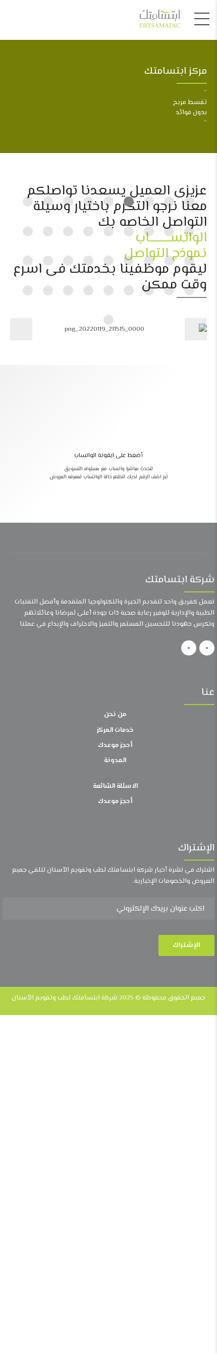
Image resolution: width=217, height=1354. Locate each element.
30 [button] (149, 290)
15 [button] (88, 231)
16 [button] (68, 231)
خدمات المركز (115, 730)
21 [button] (149, 261)
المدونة (115, 761)
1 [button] (189, 201)
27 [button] (28, 261)
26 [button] (48, 261)
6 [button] (88, 201)
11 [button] (169, 231)
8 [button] (48, 201)
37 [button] (108, 320)
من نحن (115, 715)
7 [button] (68, 201)
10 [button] (189, 231)
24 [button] (88, 261)
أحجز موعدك (115, 745)
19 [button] (189, 261)
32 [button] (108, 290)
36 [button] (28, 290)
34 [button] (68, 290)
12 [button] (149, 231)
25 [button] (68, 261)
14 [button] (108, 231)
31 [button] (129, 290)
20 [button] (169, 261)
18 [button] (28, 231)
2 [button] (169, 201)
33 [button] (88, 290)
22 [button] (129, 261)
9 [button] (28, 201)
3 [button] (149, 201)
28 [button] (189, 290)
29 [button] (169, 290)
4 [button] (129, 201)
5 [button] (108, 201)
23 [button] (108, 261)
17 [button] (48, 231)
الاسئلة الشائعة (115, 786)
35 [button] (48, 290)
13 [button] (129, 231)
